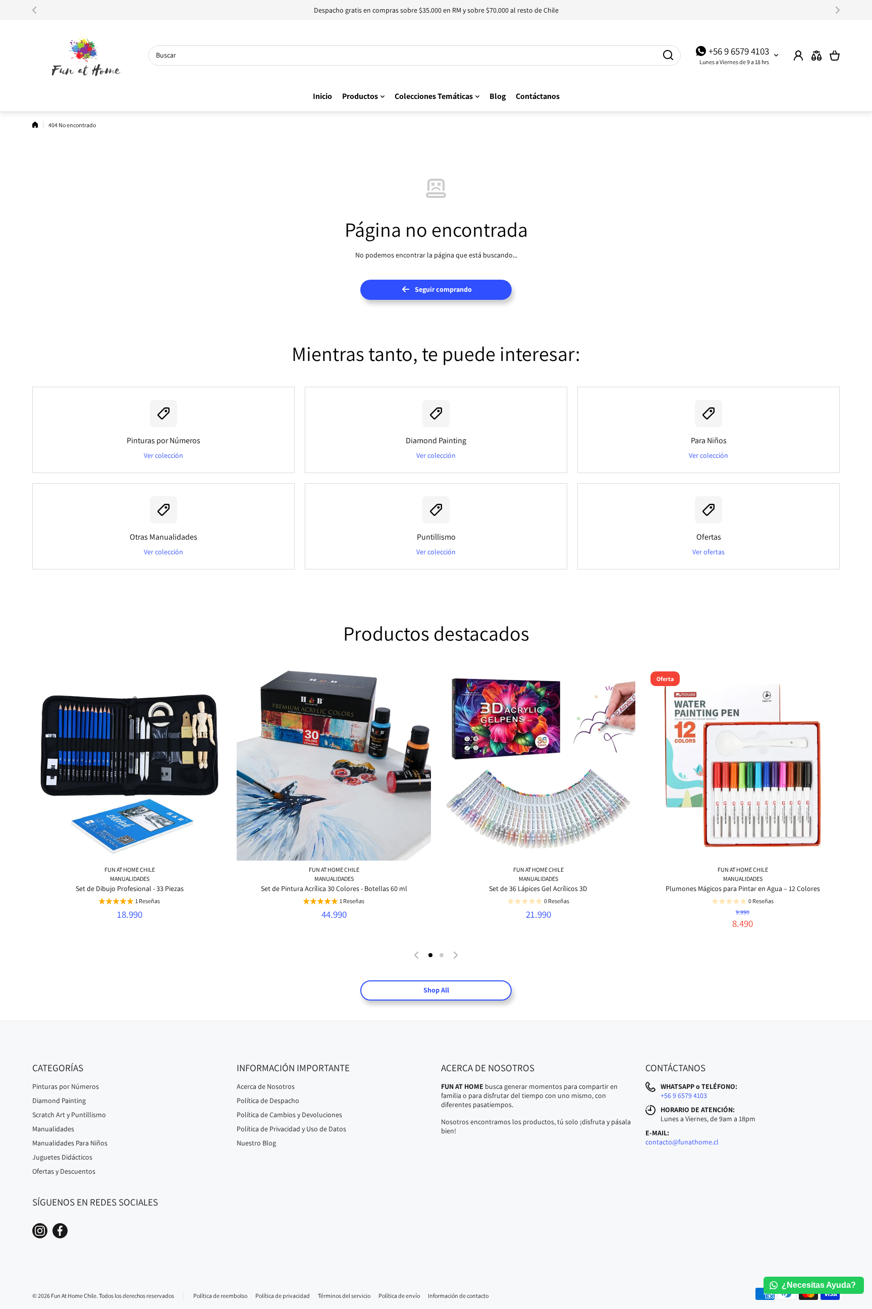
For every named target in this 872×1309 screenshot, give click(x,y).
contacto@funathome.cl (682, 1141)
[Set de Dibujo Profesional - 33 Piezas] (129, 763)
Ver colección (163, 455)
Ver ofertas (708, 551)
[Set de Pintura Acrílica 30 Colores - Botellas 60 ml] (334, 763)
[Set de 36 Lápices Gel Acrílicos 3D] (538, 763)
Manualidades (129, 878)
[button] (37, 10)
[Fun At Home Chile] (82, 55)
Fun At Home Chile (129, 869)
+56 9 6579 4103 (738, 51)
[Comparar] (816, 55)
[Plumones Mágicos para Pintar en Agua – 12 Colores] (742, 763)
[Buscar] (668, 55)
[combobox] (414, 55)
